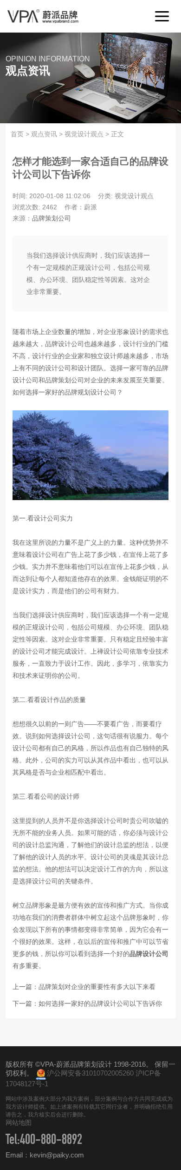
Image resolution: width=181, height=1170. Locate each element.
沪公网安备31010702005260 (90, 1073)
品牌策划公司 (51, 218)
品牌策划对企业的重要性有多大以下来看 (97, 986)
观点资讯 (44, 134)
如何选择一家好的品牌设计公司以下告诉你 (100, 1003)
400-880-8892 (51, 1141)
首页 (17, 134)
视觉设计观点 (84, 134)
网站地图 (19, 1122)
